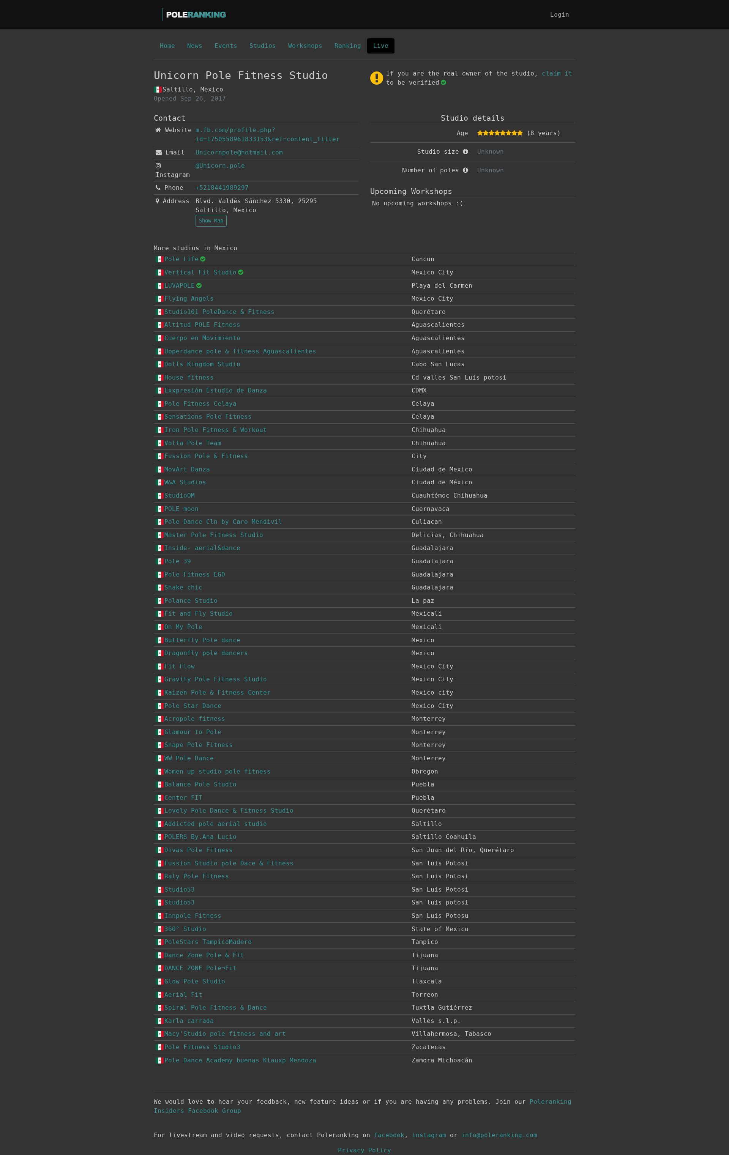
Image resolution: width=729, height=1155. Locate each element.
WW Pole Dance (189, 758)
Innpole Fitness (192, 915)
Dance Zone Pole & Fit (204, 955)
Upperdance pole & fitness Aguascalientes (240, 351)
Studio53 (179, 889)
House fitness (189, 377)
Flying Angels (189, 298)
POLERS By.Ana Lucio (200, 836)
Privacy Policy (364, 1150)
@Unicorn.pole (220, 165)
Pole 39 (177, 561)
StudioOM (179, 495)
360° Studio (185, 929)
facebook (389, 1135)
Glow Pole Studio (194, 981)
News (194, 45)
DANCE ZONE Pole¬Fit (200, 968)
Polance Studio (191, 600)
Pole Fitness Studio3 (202, 1047)
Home (167, 45)
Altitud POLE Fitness (202, 324)
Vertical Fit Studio (200, 272)
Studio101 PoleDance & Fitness (219, 311)
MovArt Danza (187, 469)
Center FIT (183, 797)
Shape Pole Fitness (198, 744)
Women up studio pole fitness (217, 771)
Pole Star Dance (192, 705)
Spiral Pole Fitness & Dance (215, 1007)
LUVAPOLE (179, 285)
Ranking (348, 45)
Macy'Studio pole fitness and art (225, 1033)
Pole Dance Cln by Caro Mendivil (223, 521)
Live (380, 45)
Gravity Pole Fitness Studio (215, 679)
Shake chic (183, 587)
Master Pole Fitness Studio (213, 535)
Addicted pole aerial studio (215, 823)
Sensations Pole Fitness (208, 416)
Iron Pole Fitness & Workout (215, 429)
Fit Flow (179, 666)
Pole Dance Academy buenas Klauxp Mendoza (240, 1060)
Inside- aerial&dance (202, 548)
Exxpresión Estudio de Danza (215, 390)
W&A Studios (185, 482)
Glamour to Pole (192, 732)
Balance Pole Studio (200, 784)
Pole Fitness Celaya (200, 403)
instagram (429, 1135)
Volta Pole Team (192, 443)
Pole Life (181, 259)
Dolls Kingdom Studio (202, 364)
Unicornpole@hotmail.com (239, 152)
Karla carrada (189, 1020)
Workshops (305, 45)
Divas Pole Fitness (198, 850)
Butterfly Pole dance (202, 640)
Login (559, 14)
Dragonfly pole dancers (206, 653)
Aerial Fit (183, 994)
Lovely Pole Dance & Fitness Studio (228, 810)
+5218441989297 (222, 187)
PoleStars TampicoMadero (208, 941)
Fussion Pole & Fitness (206, 456)
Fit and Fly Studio (198, 613)
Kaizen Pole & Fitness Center (217, 692)
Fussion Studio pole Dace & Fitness (228, 863)
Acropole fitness (194, 718)
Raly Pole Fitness (196, 876)
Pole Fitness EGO (194, 574)
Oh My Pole (183, 626)
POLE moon (181, 508)
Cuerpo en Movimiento (202, 338)
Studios (262, 45)
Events (226, 45)
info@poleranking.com (499, 1135)
